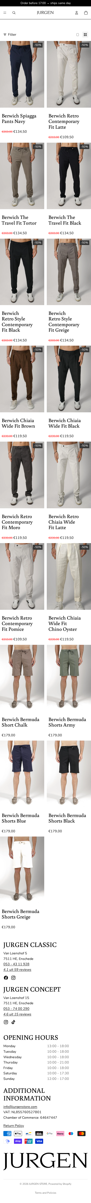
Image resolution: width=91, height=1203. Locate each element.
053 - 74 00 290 (16, 1008)
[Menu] (5, 13)
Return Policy (13, 1125)
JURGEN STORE (38, 1184)
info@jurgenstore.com (20, 1106)
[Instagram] (13, 977)
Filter (12, 34)
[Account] (76, 12)
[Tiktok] (13, 1022)
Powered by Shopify (59, 1184)
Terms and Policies (45, 1193)
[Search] (14, 12)
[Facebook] (5, 977)
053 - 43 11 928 (16, 964)
